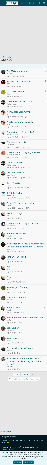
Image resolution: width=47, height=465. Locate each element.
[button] (3, 3)
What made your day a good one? (23, 152)
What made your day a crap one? (23, 223)
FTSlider (4, 449)
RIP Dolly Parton (15, 192)
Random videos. (15, 307)
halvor (9, 205)
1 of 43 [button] (16, 374)
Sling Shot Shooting (16, 256)
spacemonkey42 (12, 134)
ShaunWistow (11, 226)
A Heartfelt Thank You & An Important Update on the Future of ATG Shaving (25, 245)
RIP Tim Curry (13, 182)
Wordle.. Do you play (17, 142)
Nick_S (9, 114)
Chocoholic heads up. (17, 297)
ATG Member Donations (18, 81)
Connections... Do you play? (20, 132)
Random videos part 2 (17, 233)
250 (8, 267)
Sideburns (10, 367)
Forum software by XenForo (20, 447)
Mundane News (14, 162)
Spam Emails (13, 337)
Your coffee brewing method (21, 203)
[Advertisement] (23, 32)
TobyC (9, 216)
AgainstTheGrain (9, 437)
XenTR (13, 449)
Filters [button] (42, 66)
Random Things (14, 213)
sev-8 (8, 290)
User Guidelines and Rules (21, 440)
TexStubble (10, 195)
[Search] (44, 3)
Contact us (6, 440)
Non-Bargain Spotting (17, 287)
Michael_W (10, 330)
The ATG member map (18, 71)
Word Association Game (18, 111)
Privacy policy (38, 440)
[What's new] (39, 3)
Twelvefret (10, 259)
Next (25, 374)
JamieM (9, 300)
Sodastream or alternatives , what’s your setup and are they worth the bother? (24, 361)
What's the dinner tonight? (20, 121)
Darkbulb (10, 74)
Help (3, 442)
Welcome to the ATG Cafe (19, 101)
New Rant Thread (15, 172)
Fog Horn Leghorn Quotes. (20, 348)
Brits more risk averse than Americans (26, 317)
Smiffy (9, 320)
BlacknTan (10, 145)
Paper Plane (11, 175)
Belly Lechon (13, 327)
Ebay (9, 277)
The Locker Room (15, 91)
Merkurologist (11, 104)
